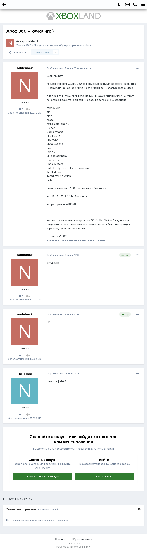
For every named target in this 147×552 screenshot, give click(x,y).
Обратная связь (82, 539)
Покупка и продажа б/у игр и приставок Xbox (62, 45)
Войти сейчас (104, 476)
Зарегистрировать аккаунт (43, 476)
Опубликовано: (63, 68)
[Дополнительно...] (137, 68)
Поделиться (18, 52)
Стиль (59, 539)
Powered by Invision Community (73, 546)
